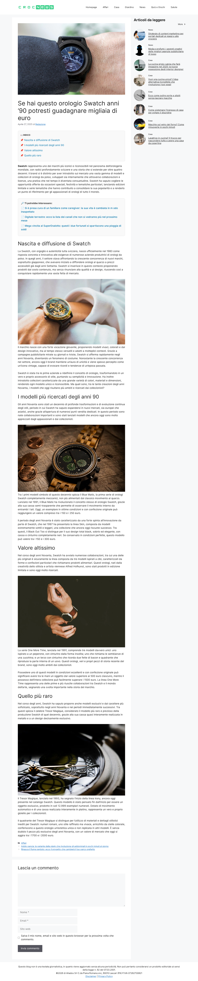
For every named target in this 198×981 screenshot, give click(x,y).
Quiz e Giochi (158, 7)
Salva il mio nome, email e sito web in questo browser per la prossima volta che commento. (67, 937)
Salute (174, 7)
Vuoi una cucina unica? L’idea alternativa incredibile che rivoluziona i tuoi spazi (163, 82)
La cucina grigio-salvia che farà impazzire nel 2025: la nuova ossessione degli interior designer (166, 67)
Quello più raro (32, 155)
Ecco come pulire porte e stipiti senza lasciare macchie (164, 96)
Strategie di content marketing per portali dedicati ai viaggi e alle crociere (166, 36)
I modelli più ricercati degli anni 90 (44, 145)
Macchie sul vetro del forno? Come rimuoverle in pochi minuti (166, 125)
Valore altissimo (33, 150)
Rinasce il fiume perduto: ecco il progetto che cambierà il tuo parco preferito (58, 849)
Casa (116, 7)
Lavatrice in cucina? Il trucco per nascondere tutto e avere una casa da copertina (166, 141)
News (142, 7)
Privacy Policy (105, 976)
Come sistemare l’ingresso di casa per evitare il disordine (165, 111)
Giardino (129, 7)
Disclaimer (91, 976)
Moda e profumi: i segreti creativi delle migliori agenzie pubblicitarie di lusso (166, 51)
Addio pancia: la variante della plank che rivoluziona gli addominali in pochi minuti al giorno (65, 846)
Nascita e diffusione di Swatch (42, 140)
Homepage (91, 7)
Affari (105, 7)
